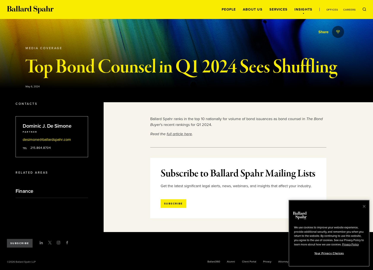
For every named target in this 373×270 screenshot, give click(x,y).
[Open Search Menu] (364, 9)
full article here (179, 134)
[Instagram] (58, 242)
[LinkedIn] (41, 242)
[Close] (364, 206)
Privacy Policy (350, 244)
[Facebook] (67, 242)
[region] (329, 233)
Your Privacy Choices (329, 253)
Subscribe (19, 243)
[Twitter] (49, 242)
